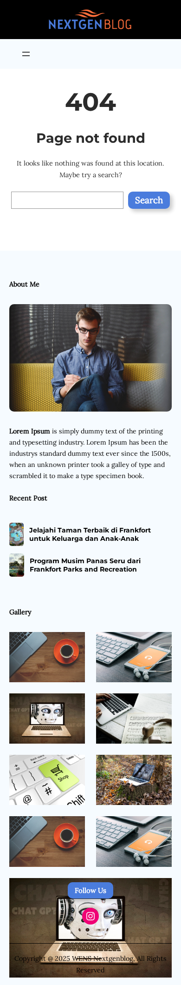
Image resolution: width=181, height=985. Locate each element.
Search (149, 200)
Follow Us (90, 890)
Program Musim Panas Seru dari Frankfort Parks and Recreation (85, 565)
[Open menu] (26, 54)
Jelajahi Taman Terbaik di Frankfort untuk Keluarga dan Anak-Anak (90, 534)
